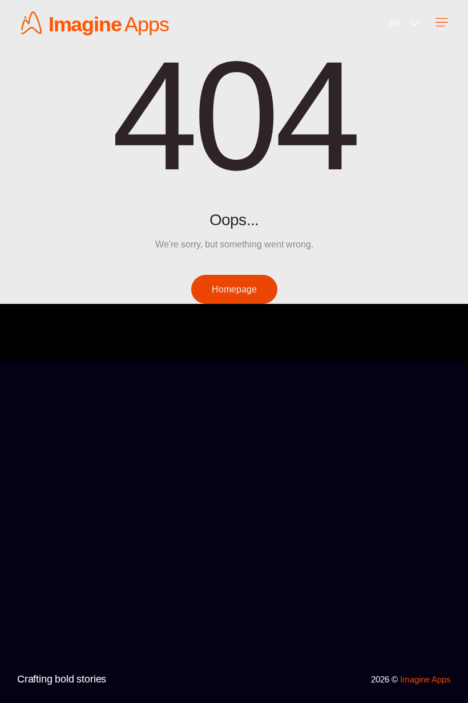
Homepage (234, 289)
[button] (441, 23)
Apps (146, 24)
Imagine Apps (425, 679)
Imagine (85, 24)
